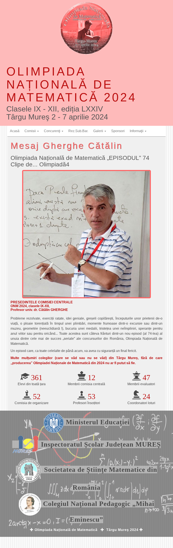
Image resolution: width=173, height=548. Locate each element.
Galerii (98, 131)
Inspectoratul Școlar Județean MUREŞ (100, 444)
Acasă (14, 131)
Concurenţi (52, 131)
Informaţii (137, 131)
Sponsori (118, 131)
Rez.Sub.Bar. (78, 131)
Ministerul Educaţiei (97, 422)
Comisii (30, 131)
